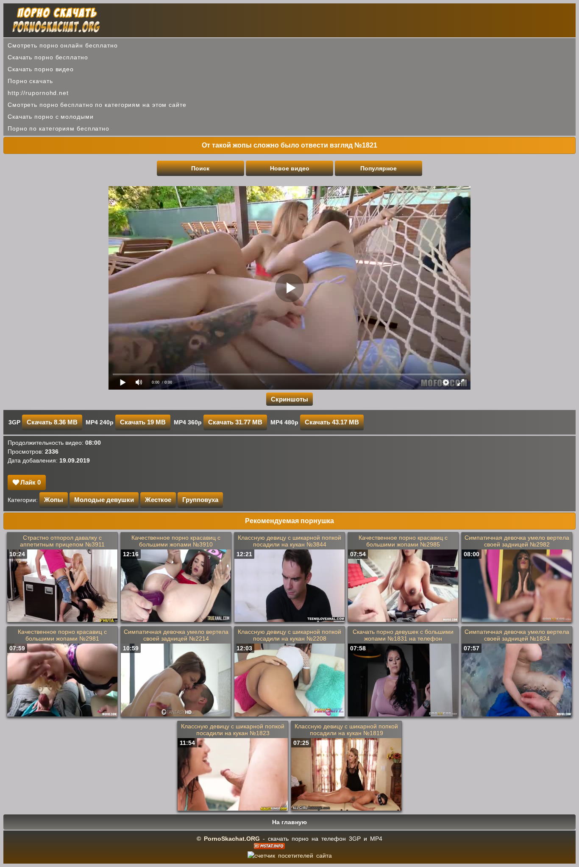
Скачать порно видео (41, 69)
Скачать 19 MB (143, 422)
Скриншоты (289, 399)
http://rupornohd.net (38, 92)
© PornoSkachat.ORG (228, 838)
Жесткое (158, 499)
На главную (289, 822)
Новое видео (289, 168)
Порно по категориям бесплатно (58, 128)
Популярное (378, 168)
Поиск (200, 168)
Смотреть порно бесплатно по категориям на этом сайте (97, 104)
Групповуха (200, 499)
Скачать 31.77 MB (235, 422)
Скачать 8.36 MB (52, 422)
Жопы (53, 499)
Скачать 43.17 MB (332, 422)
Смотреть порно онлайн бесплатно (63, 45)
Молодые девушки (104, 499)
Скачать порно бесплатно (48, 57)
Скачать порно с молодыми (51, 116)
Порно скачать (30, 81)
